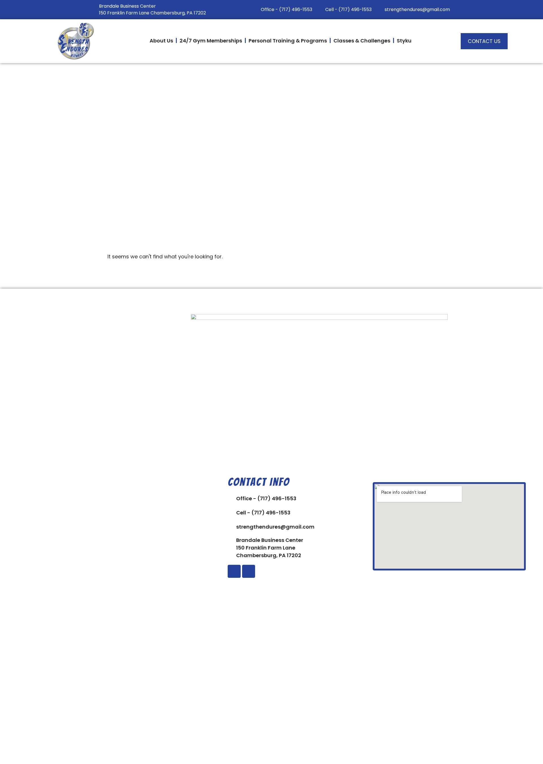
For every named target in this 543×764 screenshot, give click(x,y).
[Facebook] (234, 571)
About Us (161, 40)
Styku (404, 40)
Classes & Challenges (361, 40)
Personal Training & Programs (288, 40)
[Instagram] (248, 571)
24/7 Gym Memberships (211, 40)
